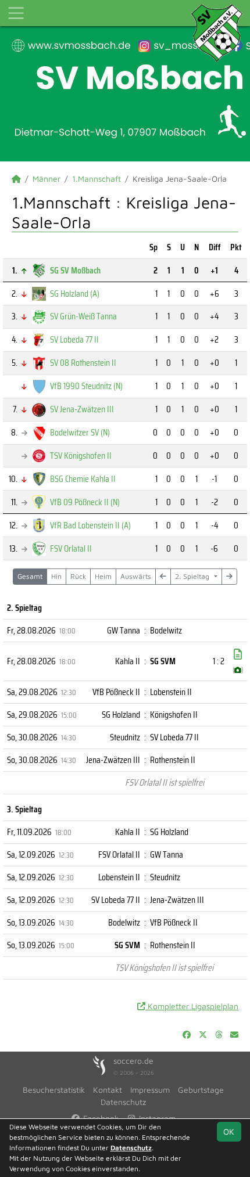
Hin (56, 576)
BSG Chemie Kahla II (83, 478)
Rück (78, 576)
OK (228, 1131)
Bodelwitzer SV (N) (80, 432)
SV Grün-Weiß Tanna (83, 316)
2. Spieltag (193, 576)
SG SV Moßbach (75, 270)
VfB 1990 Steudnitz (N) (86, 386)
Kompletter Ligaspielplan (191, 1006)
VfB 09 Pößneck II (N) (85, 502)
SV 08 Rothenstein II (83, 362)
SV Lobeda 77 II (74, 339)
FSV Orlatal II (71, 548)
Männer (46, 178)
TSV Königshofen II (81, 455)
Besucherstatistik (54, 1090)
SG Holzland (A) (74, 293)
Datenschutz (123, 1102)
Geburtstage (201, 1090)
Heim (103, 576)
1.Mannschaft (96, 178)
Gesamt (29, 576)
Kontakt (107, 1090)
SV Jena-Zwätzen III (82, 409)
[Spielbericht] (238, 654)
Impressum (150, 1090)
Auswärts (135, 576)
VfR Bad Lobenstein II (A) (90, 525)
